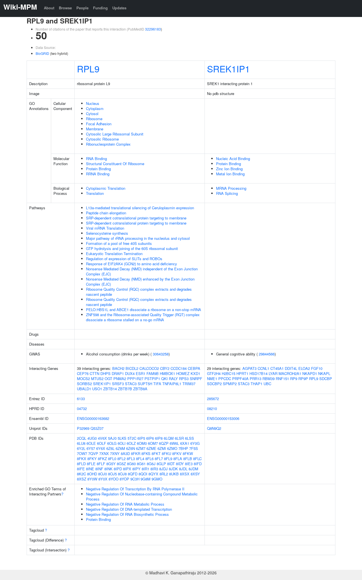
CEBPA (194, 368)
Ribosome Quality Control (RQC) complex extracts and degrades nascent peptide (139, 291)
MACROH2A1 (290, 373)
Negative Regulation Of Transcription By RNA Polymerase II (135, 488)
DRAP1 (118, 373)
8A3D (125, 453)
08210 (212, 408)
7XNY (115, 453)
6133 (81, 398)
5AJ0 (112, 438)
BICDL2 (132, 368)
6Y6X (100, 448)
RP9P (303, 378)
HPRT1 (242, 373)
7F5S (193, 448)
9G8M (145, 479)
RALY (173, 378)
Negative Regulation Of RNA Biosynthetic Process (127, 514)
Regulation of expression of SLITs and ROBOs (124, 258)
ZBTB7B (125, 388)
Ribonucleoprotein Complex (108, 144)
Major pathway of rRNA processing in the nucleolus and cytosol (138, 238)
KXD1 (195, 373)
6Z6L (110, 448)
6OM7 (153, 443)
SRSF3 (118, 383)
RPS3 (184, 378)
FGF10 (316, 368)
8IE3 (189, 463)
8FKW (188, 453)
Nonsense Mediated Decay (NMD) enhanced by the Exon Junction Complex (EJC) (140, 281)
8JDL (183, 468)
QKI (164, 378)
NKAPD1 (309, 373)
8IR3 (154, 468)
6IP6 (150, 438)
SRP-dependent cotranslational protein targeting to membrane (136, 218)
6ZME (151, 448)
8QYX (153, 473)
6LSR (179, 438)
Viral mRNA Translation (105, 228)
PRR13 (255, 378)
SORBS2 (84, 383)
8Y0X (102, 479)
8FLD (81, 463)
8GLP (161, 463)
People (82, 7)
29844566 (267, 354)
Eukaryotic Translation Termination (114, 253)
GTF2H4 (214, 373)
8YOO (113, 479)
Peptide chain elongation (106, 212)
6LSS (189, 438)
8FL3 (131, 458)
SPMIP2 (230, 383)
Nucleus (92, 103)
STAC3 (131, 383)
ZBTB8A (140, 388)
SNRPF (196, 378)
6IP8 (159, 438)
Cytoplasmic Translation (105, 188)
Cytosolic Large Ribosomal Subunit (114, 134)
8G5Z (121, 463)
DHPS (105, 373)
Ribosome (94, 118)
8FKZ (102, 458)
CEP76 (83, 373)
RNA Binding (96, 158)
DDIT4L (291, 368)
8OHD (92, 473)
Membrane (94, 128)
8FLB (187, 458)
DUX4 (130, 373)
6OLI (122, 443)
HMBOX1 (167, 373)
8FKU (166, 453)
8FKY (92, 458)
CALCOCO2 (149, 368)
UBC (267, 383)
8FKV (177, 453)
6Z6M (120, 448)
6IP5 (141, 438)
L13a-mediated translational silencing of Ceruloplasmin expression (140, 207)
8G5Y (111, 463)
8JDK (173, 468)
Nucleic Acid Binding (233, 158)
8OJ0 (102, 473)
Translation (95, 193)
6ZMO (172, 448)
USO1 (97, 388)
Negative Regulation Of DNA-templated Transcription (129, 509)
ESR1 (140, 373)
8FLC (197, 458)
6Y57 (91, 448)
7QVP (93, 453)
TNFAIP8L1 (171, 383)
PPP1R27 (135, 378)
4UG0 (92, 438)
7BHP (183, 448)
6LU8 (81, 443)
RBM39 (268, 378)
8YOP (124, 479)
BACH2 (118, 368)
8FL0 (112, 458)
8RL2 (164, 473)
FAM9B (152, 373)
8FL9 (168, 458)
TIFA (157, 383)
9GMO (157, 479)
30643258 (161, 354)
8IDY (180, 463)
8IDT (171, 463)
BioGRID (42, 53)
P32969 (83, 428)
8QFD (132, 473)
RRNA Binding (97, 173)
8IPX (127, 468)
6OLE (91, 443)
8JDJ (163, 468)
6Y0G (195, 443)
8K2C (81, 473)
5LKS (122, 438)
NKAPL (324, 373)
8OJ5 (112, 473)
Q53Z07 (97, 428)
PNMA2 (119, 378)
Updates (119, 7)
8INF (99, 468)
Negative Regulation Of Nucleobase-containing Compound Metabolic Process (142, 496)
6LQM (169, 438)
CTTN (94, 373)
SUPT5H (145, 383)
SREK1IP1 (228, 68)
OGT (108, 378)
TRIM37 (188, 383)
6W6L (174, 443)
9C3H (134, 479)
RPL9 (88, 68)
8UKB (174, 473)
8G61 (141, 463)
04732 (82, 408)
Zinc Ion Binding (229, 168)
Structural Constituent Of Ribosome (115, 163)
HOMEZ (182, 373)
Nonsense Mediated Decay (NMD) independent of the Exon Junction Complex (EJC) (142, 271)
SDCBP (325, 378)
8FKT (156, 453)
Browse (65, 7)
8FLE (91, 463)
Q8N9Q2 (214, 428)
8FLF (101, 463)
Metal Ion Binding (230, 173)
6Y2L (81, 448)
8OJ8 (122, 473)
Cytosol (92, 113)
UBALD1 (84, 388)
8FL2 (121, 458)
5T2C (132, 438)
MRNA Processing (231, 188)
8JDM (193, 468)
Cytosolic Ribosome (102, 139)
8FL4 (140, 458)
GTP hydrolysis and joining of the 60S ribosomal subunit (132, 248)
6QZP (164, 443)
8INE (90, 468)
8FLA (177, 458)
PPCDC (224, 378)
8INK (108, 468)
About (49, 7)
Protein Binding (98, 168)
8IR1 (145, 468)
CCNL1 (263, 368)
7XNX (104, 453)
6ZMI (162, 448)
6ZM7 (140, 448)
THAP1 (256, 383)
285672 (213, 398)
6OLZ (131, 443)
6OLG (112, 443)
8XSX (184, 473)
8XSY (195, 473)
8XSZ (81, 479)
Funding (100, 7)
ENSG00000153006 (223, 418)
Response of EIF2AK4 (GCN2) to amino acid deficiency (131, 263)
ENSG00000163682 (93, 418)
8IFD (198, 463)
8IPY (136, 468)
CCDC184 (179, 368)
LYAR (273, 373)
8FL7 (159, 458)
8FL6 (149, 458)
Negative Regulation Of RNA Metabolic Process (125, 504)
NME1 (212, 378)
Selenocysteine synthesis (107, 233)
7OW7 (82, 453)
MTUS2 (97, 378)
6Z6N (130, 448)
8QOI (143, 473)
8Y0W (92, 479)
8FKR (135, 453)
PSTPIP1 (152, 378)
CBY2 (164, 368)
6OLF (101, 443)
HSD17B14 (258, 373)
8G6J (151, 463)
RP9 (293, 378)
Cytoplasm (95, 108)
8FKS (145, 453)
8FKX (81, 458)
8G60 (131, 463)
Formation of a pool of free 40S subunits (119, 243)
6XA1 (184, 443)
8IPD (118, 468)
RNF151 (282, 378)
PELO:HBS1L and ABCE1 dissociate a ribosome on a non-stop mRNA (143, 309)
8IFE (81, 468)
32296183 (153, 29)
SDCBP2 (214, 383)
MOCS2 (83, 378)
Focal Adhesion (98, 123)
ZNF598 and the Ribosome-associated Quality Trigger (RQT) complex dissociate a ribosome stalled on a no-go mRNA (143, 317)
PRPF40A (240, 378)
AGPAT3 (249, 368)
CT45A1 (277, 368)
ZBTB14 (110, 388)
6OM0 (142, 443)
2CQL (81, 438)
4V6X (102, 438)
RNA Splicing (227, 193)
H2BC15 (228, 373)
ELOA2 (304, 368)
